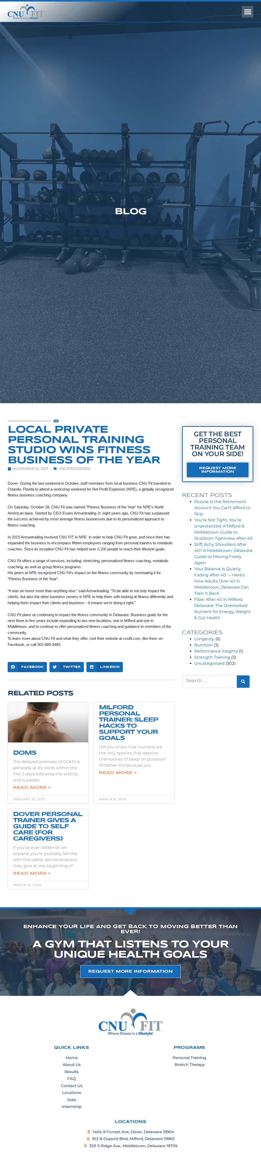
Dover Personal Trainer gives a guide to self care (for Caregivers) (47, 826)
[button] (247, 12)
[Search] (243, 681)
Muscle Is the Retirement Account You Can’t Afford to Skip (222, 507)
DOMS (24, 753)
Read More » (31, 788)
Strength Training (212, 657)
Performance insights (216, 651)
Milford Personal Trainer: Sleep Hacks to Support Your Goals (128, 723)
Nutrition (203, 645)
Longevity (204, 638)
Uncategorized (74, 468)
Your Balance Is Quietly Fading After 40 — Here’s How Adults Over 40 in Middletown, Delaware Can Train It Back (221, 581)
